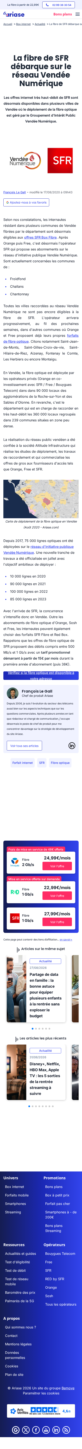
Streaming (13, 1212)
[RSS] (66, 1430)
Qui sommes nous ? (20, 1327)
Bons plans (53, 1187)
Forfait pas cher (57, 1204)
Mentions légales (18, 1344)
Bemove (68, 1388)
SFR (42, 762)
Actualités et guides (20, 1253)
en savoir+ (66, 939)
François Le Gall (14, 192)
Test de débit (15, 1270)
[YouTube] (46, 1430)
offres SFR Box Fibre (40, 237)
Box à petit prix (57, 1195)
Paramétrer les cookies (41, 1393)
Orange (51, 1287)
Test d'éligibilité (17, 1262)
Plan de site (14, 1374)
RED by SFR (54, 1279)
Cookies (11, 1366)
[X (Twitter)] (26, 1430)
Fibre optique (60, 762)
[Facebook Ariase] (36, 1430)
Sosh (49, 1296)
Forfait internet (22, 762)
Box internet (14, 1187)
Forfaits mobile (17, 1195)
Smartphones (15, 1204)
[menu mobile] (77, 14)
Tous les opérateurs (60, 1304)
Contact (11, 1336)
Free (48, 1262)
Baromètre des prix (20, 1292)
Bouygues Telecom (60, 1253)
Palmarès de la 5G (19, 1301)
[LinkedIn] (72, 745)
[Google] (16, 1430)
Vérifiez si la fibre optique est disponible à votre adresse (41, 675)
